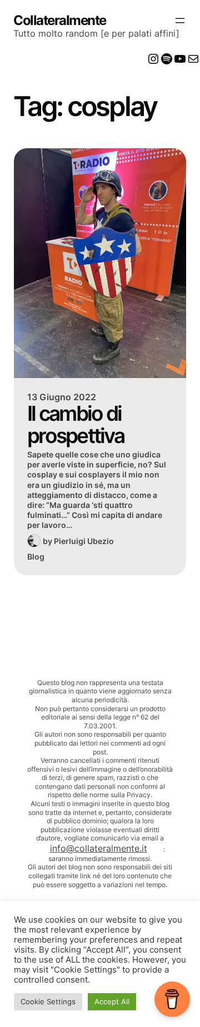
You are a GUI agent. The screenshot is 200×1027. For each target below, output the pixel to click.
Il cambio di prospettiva (75, 424)
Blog (35, 556)
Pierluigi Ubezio (84, 541)
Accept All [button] (111, 1001)
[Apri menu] (180, 20)
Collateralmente (59, 20)
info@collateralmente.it (98, 848)
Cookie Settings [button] (48, 1001)
